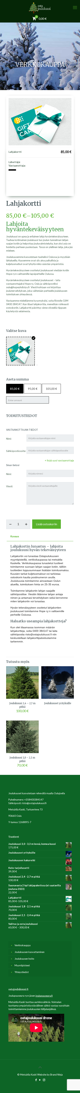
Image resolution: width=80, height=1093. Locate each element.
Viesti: (9, 486)
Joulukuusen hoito (24, 958)
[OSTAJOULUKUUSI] (40, 7)
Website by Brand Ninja (50, 1074)
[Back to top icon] (40, 1067)
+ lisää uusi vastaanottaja (59, 460)
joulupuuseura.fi (44, 995)
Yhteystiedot (22, 972)
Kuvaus (14, 536)
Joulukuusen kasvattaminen (29, 951)
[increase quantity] (26, 524)
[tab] (40, 536)
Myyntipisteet (22, 965)
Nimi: (9, 438)
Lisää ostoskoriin (46, 524)
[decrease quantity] (10, 524)
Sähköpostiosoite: (16, 450)
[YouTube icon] (40, 1079)
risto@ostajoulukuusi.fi (34, 803)
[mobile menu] (75, 7)
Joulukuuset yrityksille (57, 703)
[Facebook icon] (36, 1079)
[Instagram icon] (44, 1079)
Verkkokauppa (23, 945)
